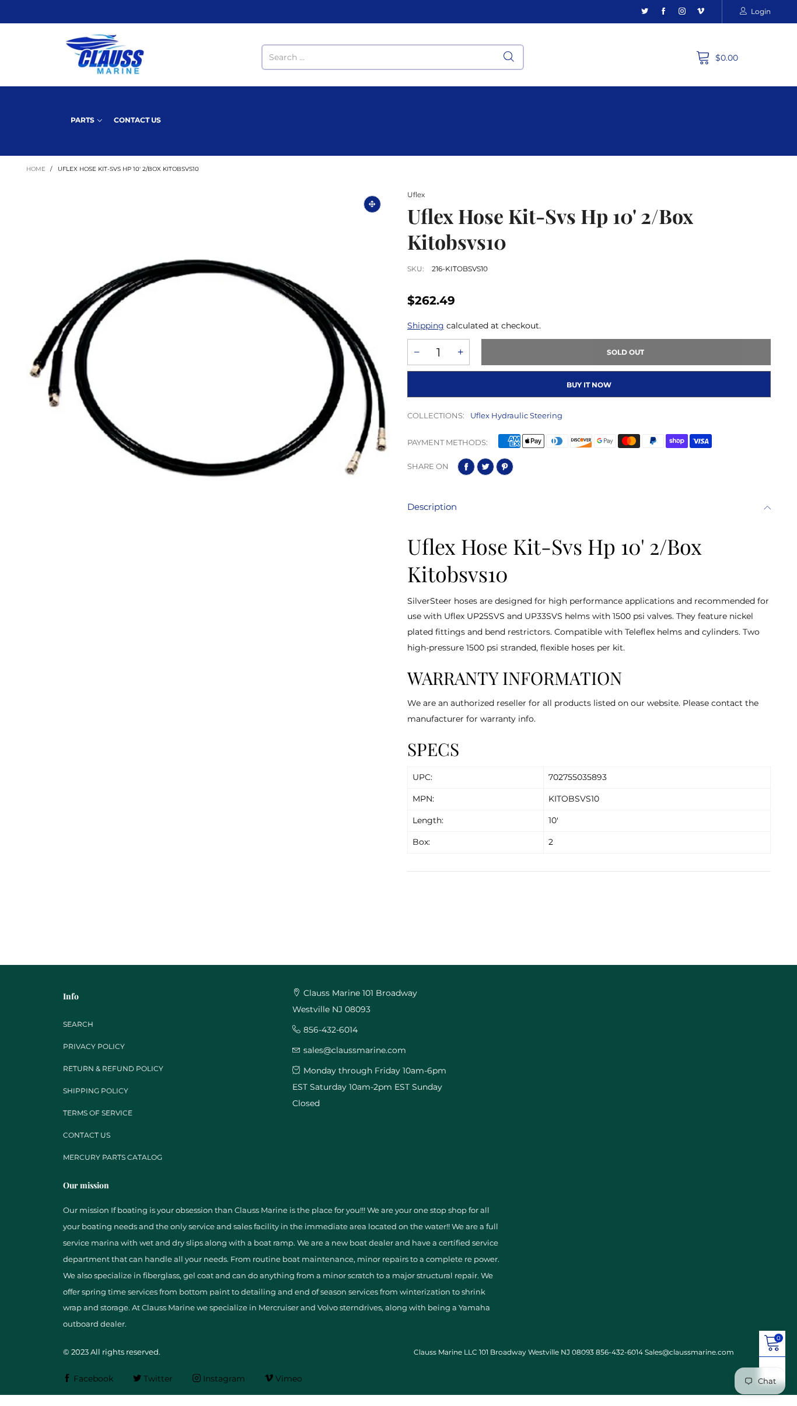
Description (432, 506)
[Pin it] (504, 466)
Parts (83, 120)
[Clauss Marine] (105, 54)
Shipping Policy (95, 1090)
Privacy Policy (94, 1046)
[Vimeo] (700, 11)
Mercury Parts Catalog (112, 1157)
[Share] (466, 466)
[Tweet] (485, 466)
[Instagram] (682, 11)
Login (761, 11)
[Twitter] (644, 11)
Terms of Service (97, 1112)
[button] (416, 352)
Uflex (416, 194)
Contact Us (137, 120)
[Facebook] (663, 11)
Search (78, 1024)
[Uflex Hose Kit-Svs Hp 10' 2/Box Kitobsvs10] (208, 368)
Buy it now (589, 384)
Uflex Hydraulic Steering (516, 415)
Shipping (425, 325)
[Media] (372, 204)
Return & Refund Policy (113, 1068)
